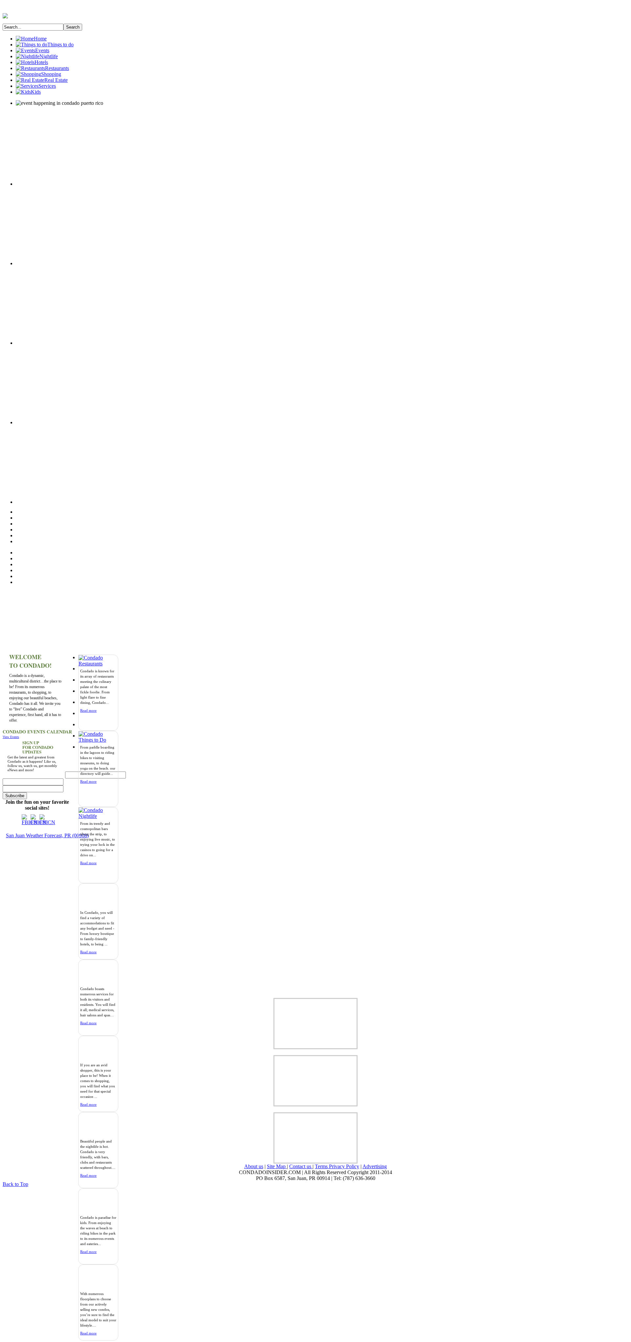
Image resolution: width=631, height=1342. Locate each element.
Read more (88, 781)
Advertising (374, 1166)
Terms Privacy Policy (337, 1166)
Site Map (277, 1166)
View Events (11, 737)
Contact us (301, 1166)
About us (253, 1166)
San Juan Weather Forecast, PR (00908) (47, 835)
